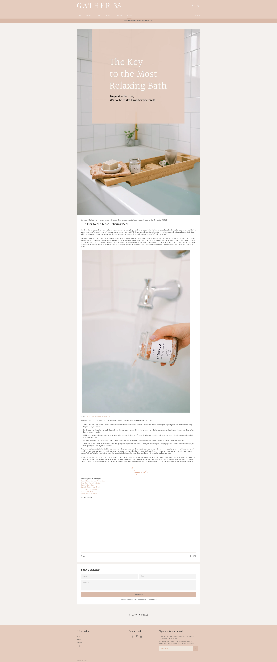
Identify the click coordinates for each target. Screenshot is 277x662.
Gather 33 (84, 660)
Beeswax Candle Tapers (89, 493)
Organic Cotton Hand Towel (90, 487)
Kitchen (88, 15)
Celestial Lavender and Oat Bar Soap (93, 481)
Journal (129, 15)
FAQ (78, 646)
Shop (78, 636)
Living (108, 15)
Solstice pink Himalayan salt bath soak (98, 416)
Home (79, 15)
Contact (79, 649)
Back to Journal (139, 615)
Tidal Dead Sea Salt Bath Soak (91, 483)
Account (197, 15)
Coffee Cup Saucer (87, 491)
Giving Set (118, 15)
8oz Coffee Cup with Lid (89, 489)
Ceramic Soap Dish (87, 485)
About (79, 639)
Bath (99, 15)
